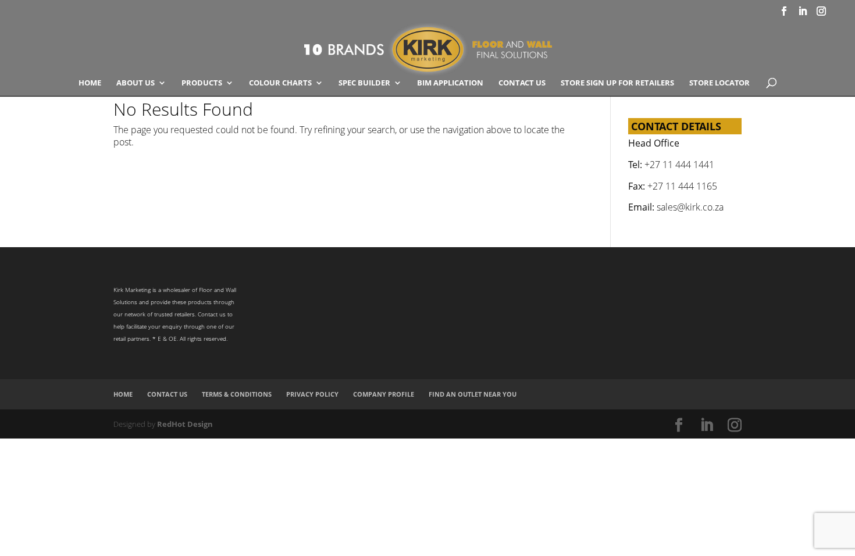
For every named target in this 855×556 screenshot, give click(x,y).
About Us (135, 83)
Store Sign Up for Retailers (617, 83)
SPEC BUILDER (364, 83)
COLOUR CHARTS (280, 83)
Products (201, 83)
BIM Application (450, 83)
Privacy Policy (312, 394)
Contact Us (522, 83)
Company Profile (383, 394)
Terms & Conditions (237, 394)
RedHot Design (185, 424)
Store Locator (719, 83)
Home (90, 83)
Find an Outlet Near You (472, 394)
